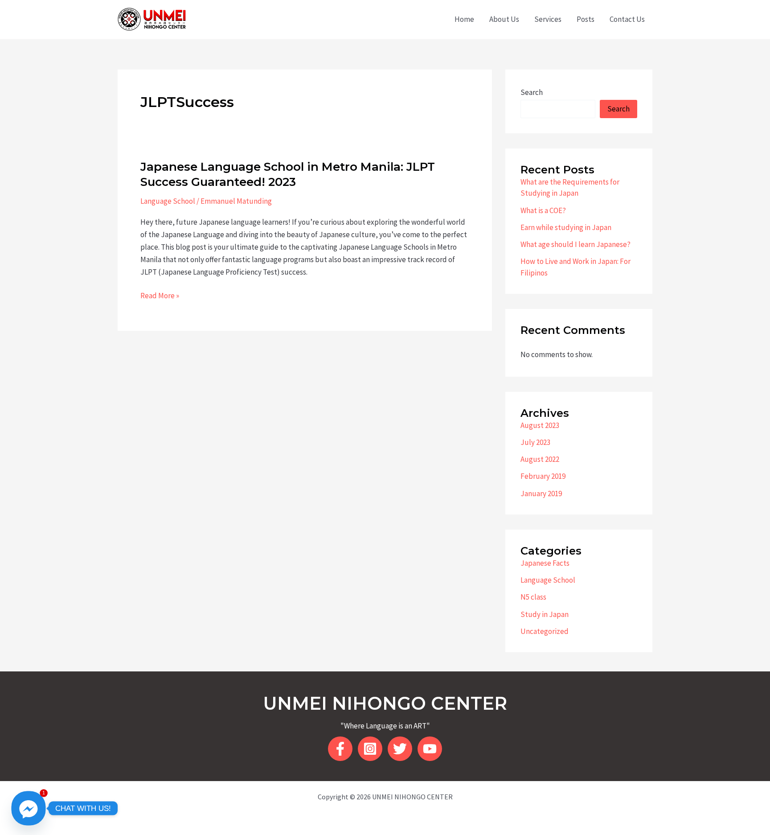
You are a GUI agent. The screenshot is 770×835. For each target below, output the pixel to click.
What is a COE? (543, 210)
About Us (504, 19)
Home (464, 19)
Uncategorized (544, 631)
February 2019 (542, 476)
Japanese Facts (544, 563)
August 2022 (539, 459)
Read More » (159, 296)
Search (531, 92)
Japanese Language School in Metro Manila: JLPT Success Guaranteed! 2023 (287, 174)
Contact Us (627, 19)
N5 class (533, 597)
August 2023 (539, 425)
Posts (585, 19)
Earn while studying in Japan (565, 227)
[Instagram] (370, 748)
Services (547, 19)
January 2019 (541, 493)
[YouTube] (430, 748)
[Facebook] (340, 748)
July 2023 (535, 442)
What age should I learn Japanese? (575, 244)
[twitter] (400, 748)
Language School (167, 201)
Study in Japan (544, 614)
